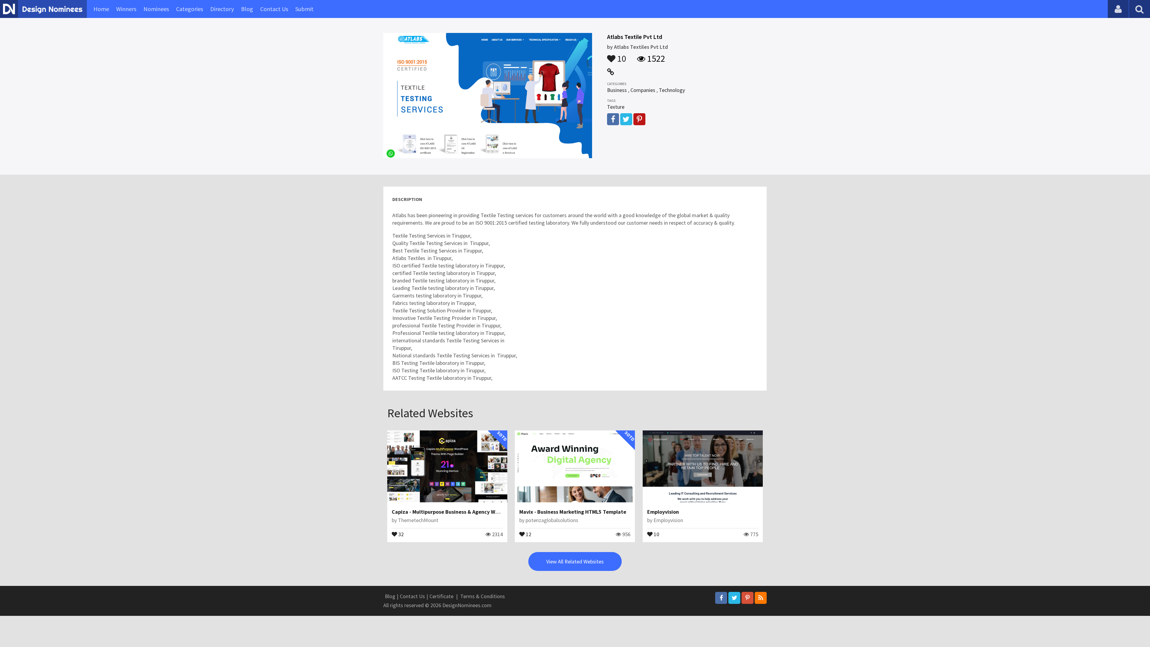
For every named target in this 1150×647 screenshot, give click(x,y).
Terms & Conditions (482, 596)
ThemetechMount (418, 520)
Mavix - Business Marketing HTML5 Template (572, 511)
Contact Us (274, 9)
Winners (126, 9)
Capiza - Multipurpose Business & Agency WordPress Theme (463, 511)
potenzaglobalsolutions (552, 520)
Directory (222, 9)
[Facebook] (721, 598)
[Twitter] (734, 598)
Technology (672, 90)
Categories (189, 9)
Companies (642, 90)
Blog (247, 9)
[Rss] (761, 598)
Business (617, 90)
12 (528, 534)
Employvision (663, 511)
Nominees (156, 9)
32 (400, 534)
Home (101, 9)
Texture (615, 106)
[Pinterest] (747, 598)
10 (620, 56)
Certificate (441, 596)
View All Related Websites (575, 561)
